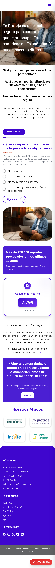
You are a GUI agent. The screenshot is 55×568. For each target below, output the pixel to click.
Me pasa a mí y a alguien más (23, 182)
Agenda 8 (7, 515)
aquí (42, 352)
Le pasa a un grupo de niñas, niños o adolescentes (27, 189)
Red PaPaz (7, 503)
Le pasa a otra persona (20, 176)
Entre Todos (8, 511)
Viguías (6, 520)
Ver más (27, 395)
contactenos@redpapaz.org (19, 484)
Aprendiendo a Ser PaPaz (13, 507)
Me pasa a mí (15, 171)
